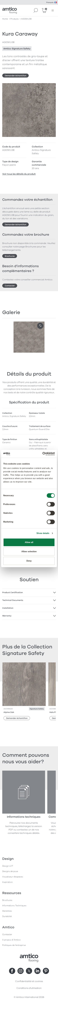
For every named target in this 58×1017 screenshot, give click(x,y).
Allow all (29, 542)
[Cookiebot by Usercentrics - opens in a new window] (42, 454)
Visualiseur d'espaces (12, 876)
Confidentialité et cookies (29, 981)
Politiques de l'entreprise (14, 945)
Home (5, 19)
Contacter (10, 285)
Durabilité (7, 916)
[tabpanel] (29, 592)
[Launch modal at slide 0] (40, 326)
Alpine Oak (9, 712)
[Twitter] (29, 971)
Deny (29, 561)
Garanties (7, 911)
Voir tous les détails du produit (19, 174)
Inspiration (7, 882)
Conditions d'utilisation (29, 988)
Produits (14, 19)
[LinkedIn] (37, 971)
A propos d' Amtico (11, 939)
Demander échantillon (15, 75)
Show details (42, 533)
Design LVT (7, 866)
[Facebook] (12, 971)
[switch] (51, 504)
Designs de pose (10, 871)
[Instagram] (20, 971)
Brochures (10, 256)
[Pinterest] (46, 971)
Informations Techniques (14, 905)
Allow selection (29, 551)
